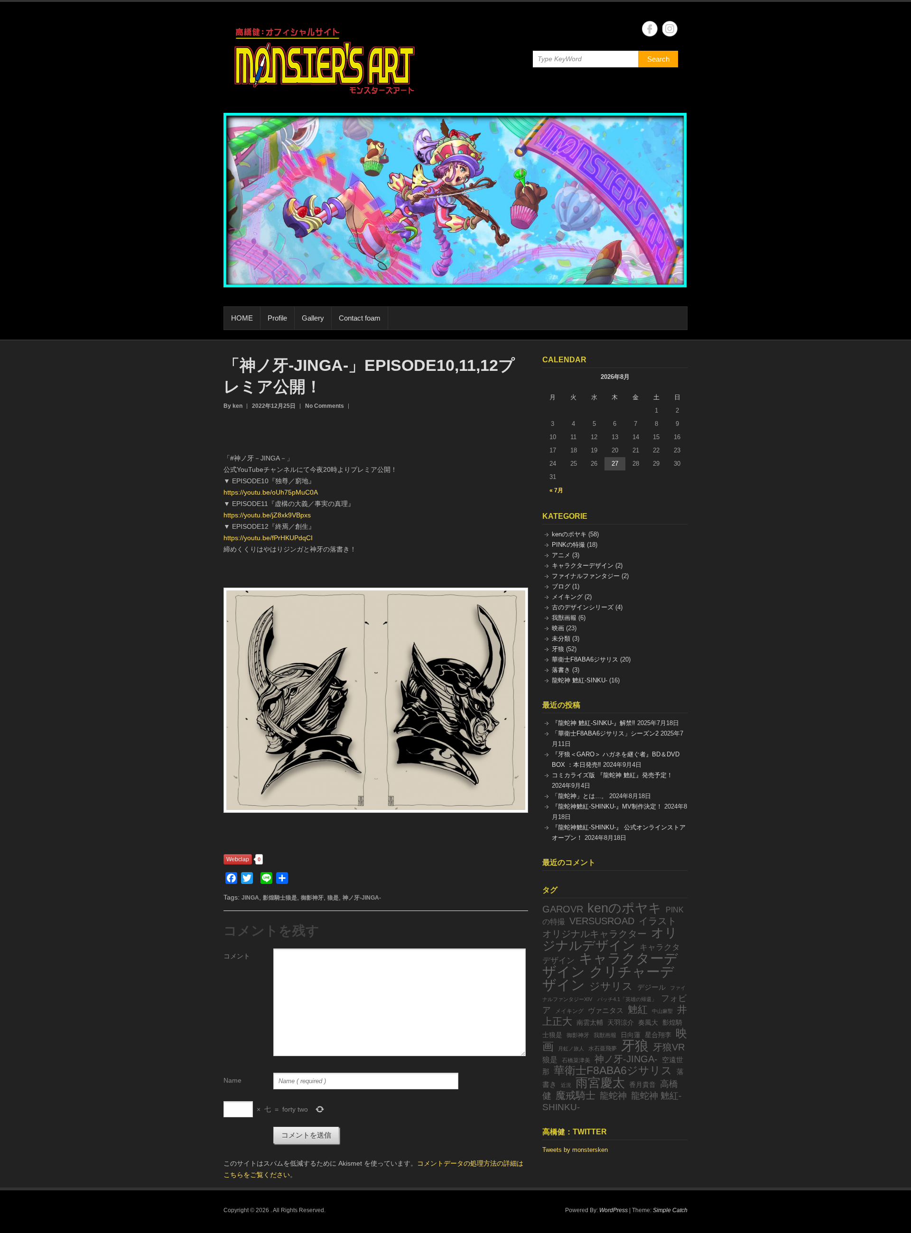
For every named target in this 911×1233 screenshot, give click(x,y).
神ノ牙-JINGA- (362, 897)
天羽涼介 (620, 1022)
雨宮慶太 (600, 1082)
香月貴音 (642, 1084)
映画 (558, 628)
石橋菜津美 (576, 1060)
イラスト (658, 921)
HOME (242, 318)
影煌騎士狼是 (280, 897)
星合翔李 (658, 1035)
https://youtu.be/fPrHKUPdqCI (268, 538)
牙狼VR (669, 1047)
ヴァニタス (605, 1010)
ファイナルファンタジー (586, 576)
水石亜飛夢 (602, 1048)
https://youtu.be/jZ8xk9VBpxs (267, 515)
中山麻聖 (662, 1011)
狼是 (333, 897)
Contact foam (360, 318)
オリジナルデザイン (610, 939)
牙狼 (558, 649)
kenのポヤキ (569, 534)
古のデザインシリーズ (583, 607)
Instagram (670, 29)
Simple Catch (670, 1210)
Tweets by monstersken (575, 1149)
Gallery (313, 318)
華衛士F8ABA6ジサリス (585, 659)
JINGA (250, 897)
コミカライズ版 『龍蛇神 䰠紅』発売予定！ (612, 775)
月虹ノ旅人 (571, 1048)
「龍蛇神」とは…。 (579, 796)
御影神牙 (312, 897)
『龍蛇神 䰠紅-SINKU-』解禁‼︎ (593, 723)
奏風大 (648, 1022)
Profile (277, 318)
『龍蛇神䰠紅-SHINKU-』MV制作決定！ (607, 806)
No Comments (324, 406)
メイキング (567, 596)
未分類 (561, 638)
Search (658, 59)
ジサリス (611, 986)
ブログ (561, 586)
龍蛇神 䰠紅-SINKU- (579, 680)
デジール (651, 987)
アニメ (561, 555)
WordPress (613, 1210)
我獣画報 (564, 617)
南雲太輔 (589, 1022)
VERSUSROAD (601, 921)
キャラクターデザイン (583, 565)
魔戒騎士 (575, 1095)
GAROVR (562, 909)
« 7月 (556, 490)
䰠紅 (638, 1009)
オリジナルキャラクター (594, 934)
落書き (561, 669)
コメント (236, 956)
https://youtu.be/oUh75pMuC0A (270, 492)
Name (232, 1080)
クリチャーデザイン (608, 978)
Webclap (237, 859)
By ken (232, 406)
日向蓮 (631, 1035)
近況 (566, 1085)
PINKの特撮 (568, 544)
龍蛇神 (613, 1096)
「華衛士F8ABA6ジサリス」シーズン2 (605, 733)
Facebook (650, 29)
